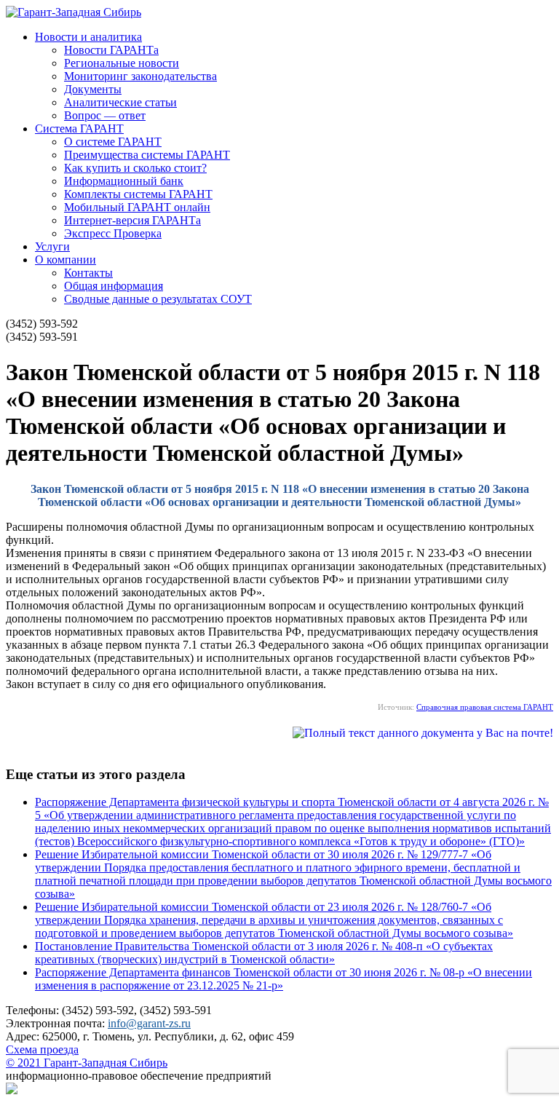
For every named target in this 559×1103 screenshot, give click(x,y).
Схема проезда (42, 1049)
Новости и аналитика (88, 37)
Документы (93, 89)
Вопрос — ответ (105, 115)
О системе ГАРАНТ (113, 141)
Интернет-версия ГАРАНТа (132, 220)
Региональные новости (121, 63)
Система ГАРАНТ (79, 128)
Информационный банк (123, 181)
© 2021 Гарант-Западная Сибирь (86, 1062)
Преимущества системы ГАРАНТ (147, 155)
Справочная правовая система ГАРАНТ (484, 707)
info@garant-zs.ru (149, 1023)
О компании (65, 259)
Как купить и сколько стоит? (135, 168)
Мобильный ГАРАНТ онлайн (137, 207)
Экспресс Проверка (113, 233)
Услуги (52, 246)
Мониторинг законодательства (140, 76)
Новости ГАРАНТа (111, 50)
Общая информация (113, 286)
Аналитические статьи (120, 102)
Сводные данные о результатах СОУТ (158, 299)
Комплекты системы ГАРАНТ (138, 194)
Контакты (88, 272)
